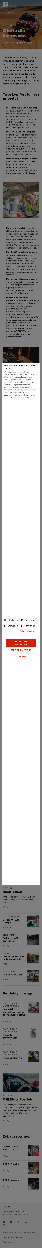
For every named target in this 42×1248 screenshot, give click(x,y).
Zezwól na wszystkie (21, 643)
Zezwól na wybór (21, 650)
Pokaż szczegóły (27, 631)
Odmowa (21, 656)
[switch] (23, 620)
